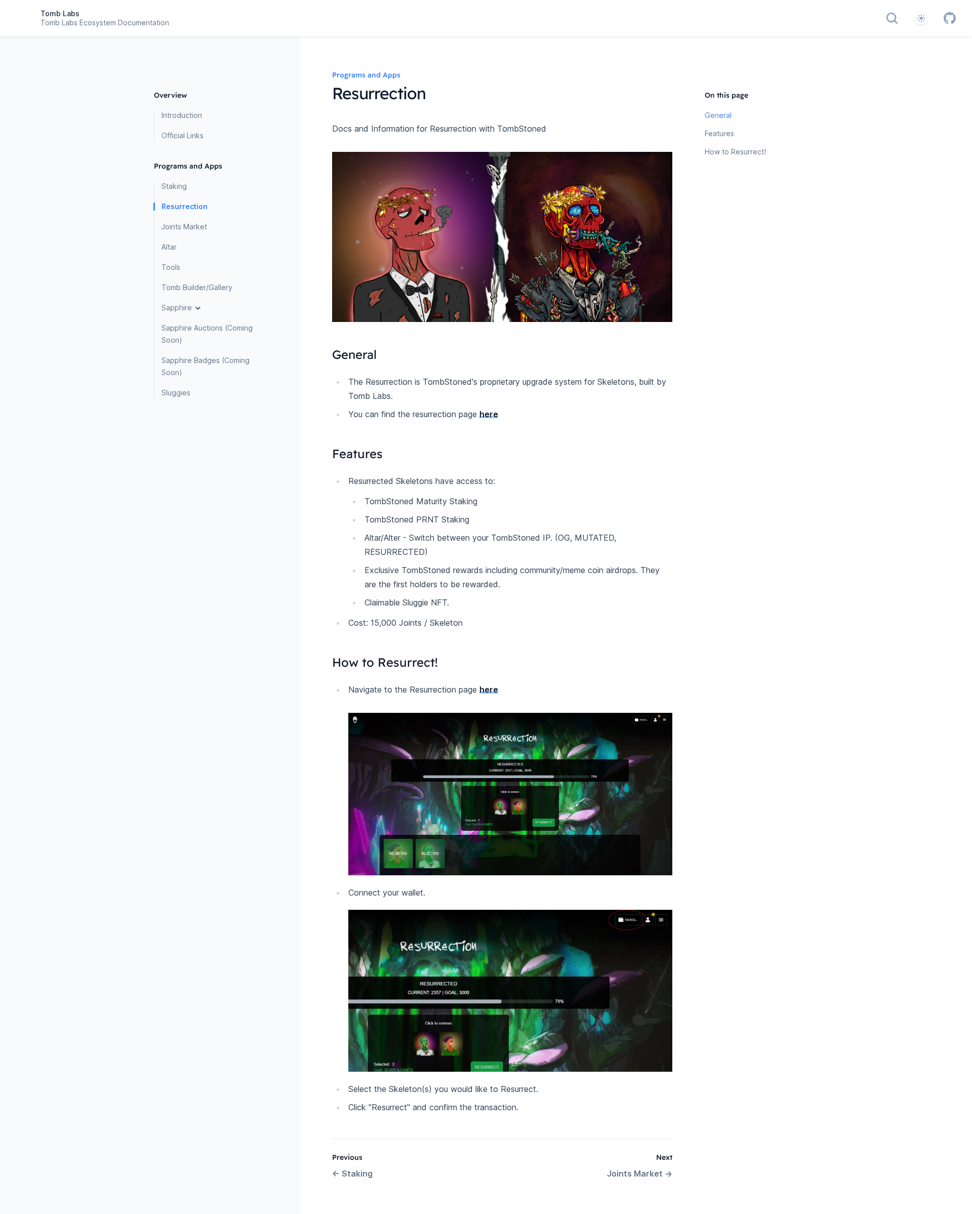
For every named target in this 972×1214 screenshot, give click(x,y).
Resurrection (184, 206)
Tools (170, 267)
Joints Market (184, 226)
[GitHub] (950, 18)
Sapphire (176, 307)
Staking (174, 186)
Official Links (182, 135)
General (718, 115)
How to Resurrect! (735, 151)
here (488, 414)
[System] (921, 18)
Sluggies (175, 392)
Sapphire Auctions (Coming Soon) (207, 333)
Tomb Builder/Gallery (196, 287)
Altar (169, 246)
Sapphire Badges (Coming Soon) (205, 366)
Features (719, 133)
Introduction (181, 115)
